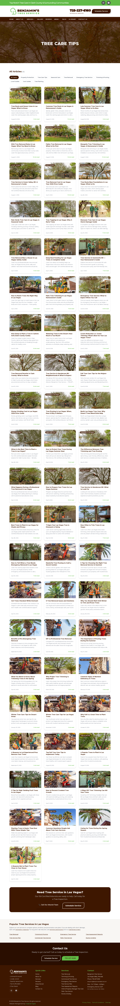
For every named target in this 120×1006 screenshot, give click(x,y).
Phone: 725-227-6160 (93, 979)
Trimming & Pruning (102, 77)
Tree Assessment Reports (94, 934)
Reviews (49, 19)
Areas (56, 19)
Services (30, 19)
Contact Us (82, 19)
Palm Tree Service (66, 938)
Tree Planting (39, 81)
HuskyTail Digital (31, 1004)
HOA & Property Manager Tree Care (72, 989)
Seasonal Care (55, 77)
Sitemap (108, 1002)
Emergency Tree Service (84, 77)
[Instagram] (103, 3)
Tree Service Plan (15, 938)
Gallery (40, 19)
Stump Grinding (91, 938)
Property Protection (27, 77)
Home (11, 19)
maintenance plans (74, 929)
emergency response (22, 929)
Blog (64, 19)
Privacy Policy (86, 1002)
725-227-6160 (80, 10)
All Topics (14, 77)
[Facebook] (109, 3)
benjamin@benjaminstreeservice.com (97, 981)
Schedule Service (101, 11)
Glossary (72, 19)
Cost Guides (27, 81)
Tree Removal (68, 77)
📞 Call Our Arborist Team (48, 905)
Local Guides (15, 81)
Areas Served (39, 984)
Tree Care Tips (42, 77)
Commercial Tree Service (43, 938)
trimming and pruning (56, 929)
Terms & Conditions (98, 1002)
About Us (19, 19)
